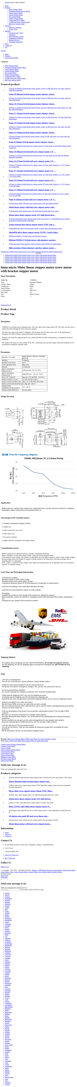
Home (7, 6)
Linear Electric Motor (7, 751)
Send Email (4, 876)
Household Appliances (16, 38)
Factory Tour (13, 29)
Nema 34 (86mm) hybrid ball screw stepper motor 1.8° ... (32, 152)
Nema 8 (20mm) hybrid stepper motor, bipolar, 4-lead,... (32, 142)
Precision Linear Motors (8, 759)
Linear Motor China (7, 753)
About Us (8, 26)
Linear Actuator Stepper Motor (10, 750)
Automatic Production (16, 42)
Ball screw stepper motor (17, 24)
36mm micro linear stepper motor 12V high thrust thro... (32, 215)
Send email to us (6, 305)
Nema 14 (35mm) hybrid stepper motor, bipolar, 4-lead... (32, 123)
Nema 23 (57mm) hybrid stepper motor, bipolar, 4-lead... (32, 104)
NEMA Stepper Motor (16, 18)
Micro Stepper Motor (15, 9)
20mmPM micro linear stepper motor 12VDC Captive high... (34, 232)
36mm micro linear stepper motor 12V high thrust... (30, 799)
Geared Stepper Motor (16, 15)
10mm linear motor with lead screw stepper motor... (30, 824)
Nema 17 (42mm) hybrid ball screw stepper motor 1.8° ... (32, 171)
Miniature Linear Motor (8, 757)
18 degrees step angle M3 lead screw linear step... (29, 816)
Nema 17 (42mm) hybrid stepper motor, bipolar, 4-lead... (32, 113)
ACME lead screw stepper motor (19, 22)
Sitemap (34, 870)
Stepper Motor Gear (35, 872)
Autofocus (12, 35)
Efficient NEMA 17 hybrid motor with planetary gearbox (32, 240)
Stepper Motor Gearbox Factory (52, 872)
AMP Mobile (42, 870)
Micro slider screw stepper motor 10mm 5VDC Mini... (31, 791)
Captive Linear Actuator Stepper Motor (13, 744)
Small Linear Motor (7, 760)
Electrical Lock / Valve (16, 33)
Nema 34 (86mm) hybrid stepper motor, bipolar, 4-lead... (32, 94)
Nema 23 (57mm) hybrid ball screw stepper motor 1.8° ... (32, 161)
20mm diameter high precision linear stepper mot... (30, 781)
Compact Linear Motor (8, 746)
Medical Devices (14, 40)
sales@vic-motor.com (11, 855)
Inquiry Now (5, 867)
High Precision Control (16, 36)
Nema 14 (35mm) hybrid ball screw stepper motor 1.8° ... (32, 180)
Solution (7, 31)
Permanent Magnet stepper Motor (19, 11)
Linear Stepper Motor (15, 13)
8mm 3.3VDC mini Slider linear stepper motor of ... (30, 806)
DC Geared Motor (14, 17)
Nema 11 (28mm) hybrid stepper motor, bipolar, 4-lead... (32, 132)
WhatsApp (4, 877)
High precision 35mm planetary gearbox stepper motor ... (32, 248)
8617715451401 (10, 858)
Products (7, 8)
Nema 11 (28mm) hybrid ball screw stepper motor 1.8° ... (32, 190)
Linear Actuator (6, 748)
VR (6, 47)
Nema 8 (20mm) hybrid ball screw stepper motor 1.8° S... (32, 199)
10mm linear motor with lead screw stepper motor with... (32, 207)
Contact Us (8, 45)
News (7, 44)
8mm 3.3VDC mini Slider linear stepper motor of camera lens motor (26, 741)
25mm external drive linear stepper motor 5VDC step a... (32, 224)
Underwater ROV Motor (17, 20)
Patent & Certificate (15, 27)
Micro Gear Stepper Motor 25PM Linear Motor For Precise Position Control (32, 739)
